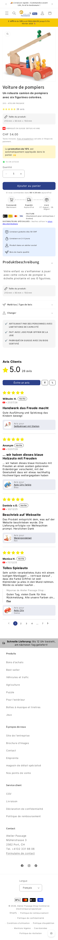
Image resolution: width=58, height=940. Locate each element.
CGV (8, 793)
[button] (7, 13)
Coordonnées (40, 928)
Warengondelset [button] (23, 538)
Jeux (9, 714)
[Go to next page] (48, 623)
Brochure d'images (17, 743)
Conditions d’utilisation (18, 923)
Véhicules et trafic (17, 677)
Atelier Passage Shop (27, 906)
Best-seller (13, 669)
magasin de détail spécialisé (23, 765)
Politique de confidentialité (30, 918)
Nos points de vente (18, 773)
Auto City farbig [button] (23, 484)
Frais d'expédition (25, 139)
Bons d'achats (15, 662)
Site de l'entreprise (18, 735)
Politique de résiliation (30, 933)
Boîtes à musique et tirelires (23, 707)
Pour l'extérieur (15, 699)
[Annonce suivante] (52, 4)
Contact (11, 750)
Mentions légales (22, 928)
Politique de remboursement (23, 816)
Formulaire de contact (20, 853)
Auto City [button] (19, 610)
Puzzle (10, 692)
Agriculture (13, 684)
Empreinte (12, 758)
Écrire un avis (21, 382)
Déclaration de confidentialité (24, 808)
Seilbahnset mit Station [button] (26, 426)
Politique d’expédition (43, 923)
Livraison (11, 801)
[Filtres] (45, 382)
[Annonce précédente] (6, 4)
